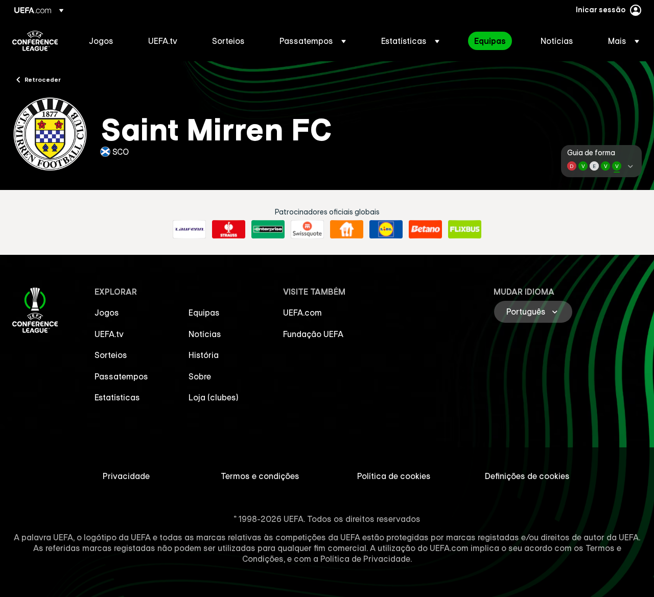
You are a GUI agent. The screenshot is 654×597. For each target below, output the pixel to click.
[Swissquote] (307, 229)
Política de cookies (394, 476)
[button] (313, 41)
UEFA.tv (109, 334)
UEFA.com (302, 312)
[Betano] (425, 229)
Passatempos (121, 376)
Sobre (200, 376)
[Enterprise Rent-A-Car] (268, 229)
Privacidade (126, 476)
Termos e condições (260, 476)
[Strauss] (228, 229)
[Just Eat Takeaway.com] (346, 229)
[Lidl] (386, 229)
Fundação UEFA (313, 334)
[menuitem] (105, 41)
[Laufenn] (189, 229)
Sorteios (111, 355)
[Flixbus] (464, 229)
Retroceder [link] (43, 79)
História (204, 355)
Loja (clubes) (214, 397)
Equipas (204, 312)
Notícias (205, 334)
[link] (101, 41)
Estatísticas (117, 397)
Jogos (107, 312)
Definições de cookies (527, 476)
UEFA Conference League (35, 41)
